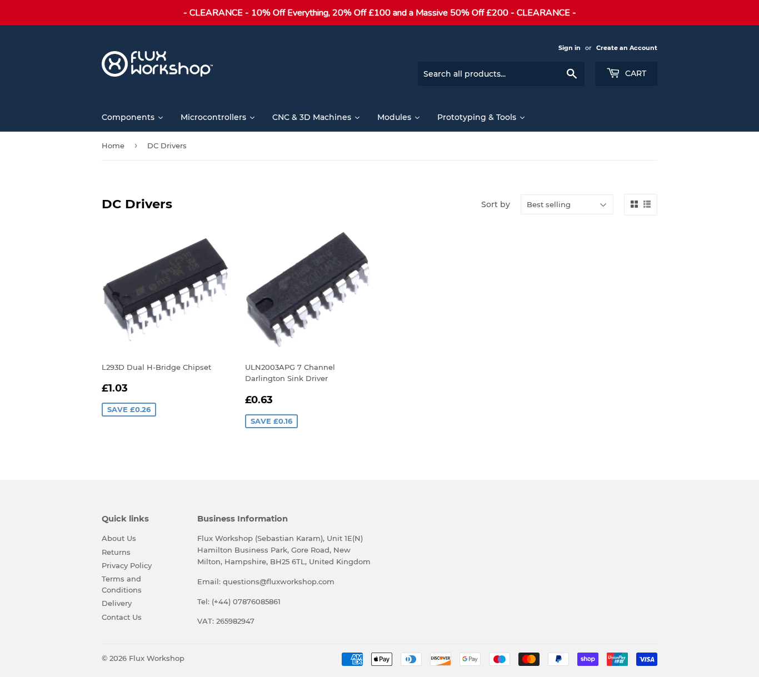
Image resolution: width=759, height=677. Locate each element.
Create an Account (626, 48)
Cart (634, 73)
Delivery (117, 603)
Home (113, 145)
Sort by (495, 204)
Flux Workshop (156, 658)
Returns (116, 552)
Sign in (569, 48)
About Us (119, 538)
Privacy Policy (127, 565)
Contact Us (122, 617)
